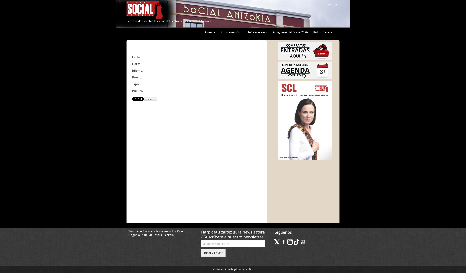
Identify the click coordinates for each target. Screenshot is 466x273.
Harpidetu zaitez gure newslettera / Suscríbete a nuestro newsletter (233, 235)
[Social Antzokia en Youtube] (303, 242)
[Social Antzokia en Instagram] (290, 242)
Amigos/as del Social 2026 (290, 32)
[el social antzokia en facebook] (283, 242)
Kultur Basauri (323, 32)
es (336, 4)
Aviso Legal (231, 269)
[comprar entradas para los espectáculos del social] (305, 51)
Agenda (210, 32)
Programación (231, 32)
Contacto (218, 269)
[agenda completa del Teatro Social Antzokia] (305, 70)
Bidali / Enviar (213, 253)
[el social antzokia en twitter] (277, 242)
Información (257, 32)
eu (329, 4)
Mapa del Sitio (245, 269)
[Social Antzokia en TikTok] (296, 242)
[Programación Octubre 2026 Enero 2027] (305, 120)
